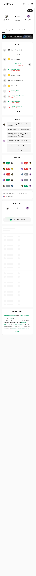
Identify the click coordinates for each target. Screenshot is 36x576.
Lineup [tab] (8, 30)
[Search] (28, 4)
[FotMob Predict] (17, 36)
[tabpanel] (17, 171)
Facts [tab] (3, 30)
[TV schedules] (24, 4)
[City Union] (27, 209)
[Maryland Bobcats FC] (7, 209)
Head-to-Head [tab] (21, 30)
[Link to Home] (7, 4)
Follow (30, 10)
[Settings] (32, 4)
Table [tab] (13, 30)
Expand (17, 331)
